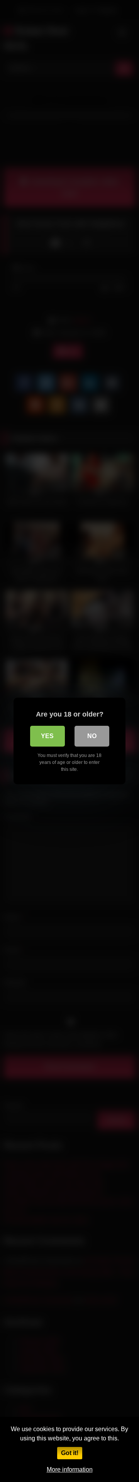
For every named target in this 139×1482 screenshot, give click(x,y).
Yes (47, 736)
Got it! (69, 1453)
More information (70, 1469)
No (92, 736)
